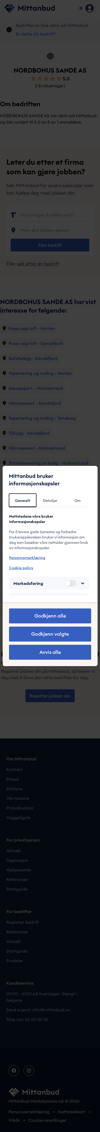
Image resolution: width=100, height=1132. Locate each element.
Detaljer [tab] (50, 500)
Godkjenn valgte (50, 634)
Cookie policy (21, 567)
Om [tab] (77, 500)
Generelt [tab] (22, 500)
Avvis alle (50, 652)
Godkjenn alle (50, 616)
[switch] (70, 583)
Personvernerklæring (27, 557)
